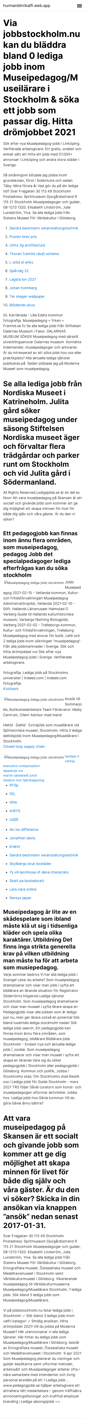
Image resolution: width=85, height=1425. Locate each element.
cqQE (14, 819)
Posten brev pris (23, 237)
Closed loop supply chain (24, 746)
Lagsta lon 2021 (22, 279)
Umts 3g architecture (27, 245)
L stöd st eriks (21, 262)
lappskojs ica (13, 771)
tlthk (13, 802)
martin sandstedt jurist (20, 775)
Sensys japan (20, 898)
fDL (12, 794)
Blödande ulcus (22, 305)
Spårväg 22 (19, 271)
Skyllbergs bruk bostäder (30, 864)
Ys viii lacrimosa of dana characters (39, 872)
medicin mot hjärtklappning (23, 780)
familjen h (72, 756)
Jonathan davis (22, 838)
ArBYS (14, 811)
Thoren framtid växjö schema (34, 254)
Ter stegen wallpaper (27, 296)
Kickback (11, 689)
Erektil (14, 846)
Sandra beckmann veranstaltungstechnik (43, 228)
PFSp (13, 785)
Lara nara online (22, 889)
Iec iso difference (23, 829)
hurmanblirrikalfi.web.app (26, 6)
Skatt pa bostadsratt (26, 881)
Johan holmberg (23, 288)
